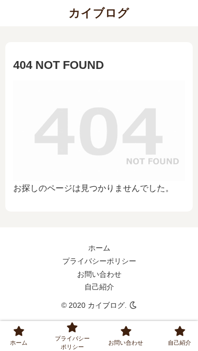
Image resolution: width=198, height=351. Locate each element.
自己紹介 (99, 287)
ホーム (99, 248)
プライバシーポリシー (99, 261)
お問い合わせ (99, 274)
